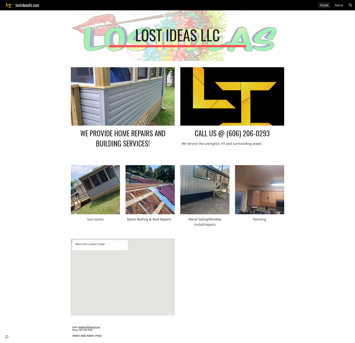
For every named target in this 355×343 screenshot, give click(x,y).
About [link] (339, 5)
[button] (350, 5)
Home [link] (324, 5)
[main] (177, 36)
